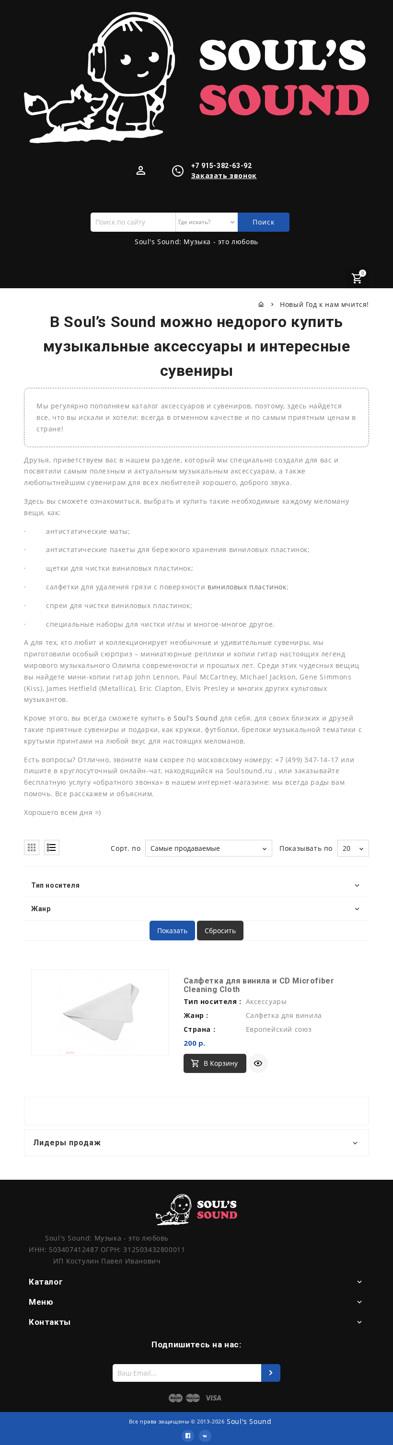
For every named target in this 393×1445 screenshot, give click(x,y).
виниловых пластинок (247, 586)
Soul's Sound (249, 1421)
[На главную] (261, 304)
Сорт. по (125, 848)
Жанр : (196, 1015)
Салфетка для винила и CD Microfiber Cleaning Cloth (259, 985)
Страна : (200, 1029)
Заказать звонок (224, 175)
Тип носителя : (213, 1001)
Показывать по (306, 848)
